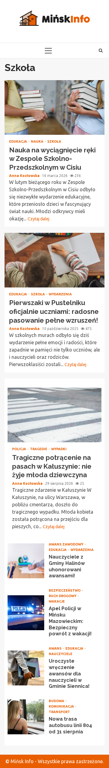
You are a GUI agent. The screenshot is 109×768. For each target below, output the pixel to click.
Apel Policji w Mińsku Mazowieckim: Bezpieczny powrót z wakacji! (26, 612)
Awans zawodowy (66, 544)
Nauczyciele (60, 654)
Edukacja (18, 141)
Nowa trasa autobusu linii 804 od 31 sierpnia (26, 716)
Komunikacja (62, 706)
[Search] (100, 50)
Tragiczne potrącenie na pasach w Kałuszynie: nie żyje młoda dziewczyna (54, 415)
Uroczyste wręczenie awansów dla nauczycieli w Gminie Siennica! (26, 668)
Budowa (57, 701)
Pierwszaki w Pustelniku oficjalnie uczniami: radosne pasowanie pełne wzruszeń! (54, 260)
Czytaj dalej (38, 218)
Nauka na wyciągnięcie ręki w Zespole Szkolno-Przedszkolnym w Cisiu (54, 107)
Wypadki (59, 449)
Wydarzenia (60, 294)
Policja (19, 449)
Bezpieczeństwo (65, 590)
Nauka (37, 141)
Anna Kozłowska (25, 176)
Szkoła (54, 141)
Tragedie (39, 449)
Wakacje (57, 601)
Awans (55, 648)
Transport (59, 712)
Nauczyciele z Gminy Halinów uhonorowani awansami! (26, 560)
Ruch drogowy (63, 596)
